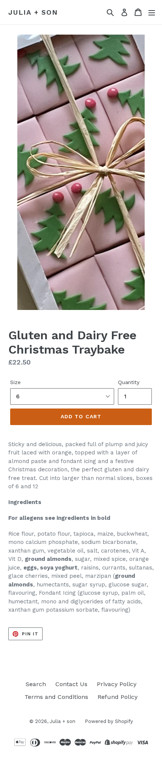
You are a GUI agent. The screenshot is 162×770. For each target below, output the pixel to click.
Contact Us (71, 684)
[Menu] (151, 12)
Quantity (128, 382)
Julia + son (33, 12)
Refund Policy (118, 696)
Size (15, 382)
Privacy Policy (116, 684)
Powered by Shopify (109, 721)
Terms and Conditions (56, 696)
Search (36, 684)
